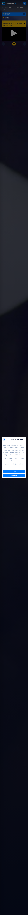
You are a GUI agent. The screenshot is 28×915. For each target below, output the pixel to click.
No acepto (14, 475)
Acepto (14, 471)
